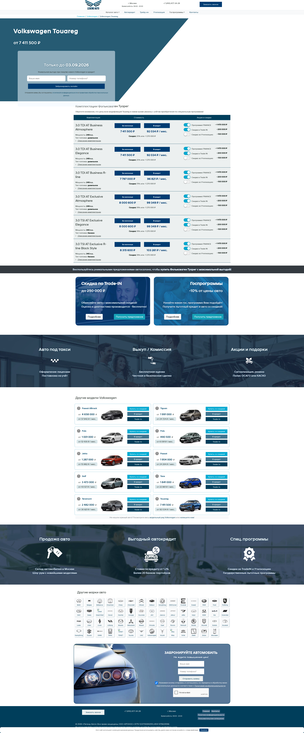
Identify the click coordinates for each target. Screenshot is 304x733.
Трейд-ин (144, 12)
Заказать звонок (210, 4)
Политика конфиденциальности (211, 715)
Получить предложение (129, 316)
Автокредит (129, 12)
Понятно (204, 730)
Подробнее (94, 316)
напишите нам (187, 517)
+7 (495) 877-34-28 (171, 3)
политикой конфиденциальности (65, 93)
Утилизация (159, 12)
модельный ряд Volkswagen (163, 517)
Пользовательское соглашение (211, 718)
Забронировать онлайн (66, 86)
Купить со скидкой (138, 409)
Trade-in (138, 419)
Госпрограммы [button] (176, 12)
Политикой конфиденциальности (210, 686)
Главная (81, 16)
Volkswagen (92, 16)
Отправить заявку (191, 678)
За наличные (127, 126)
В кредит (157, 126)
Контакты (193, 12)
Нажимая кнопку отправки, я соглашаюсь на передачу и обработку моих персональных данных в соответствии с (192, 684)
